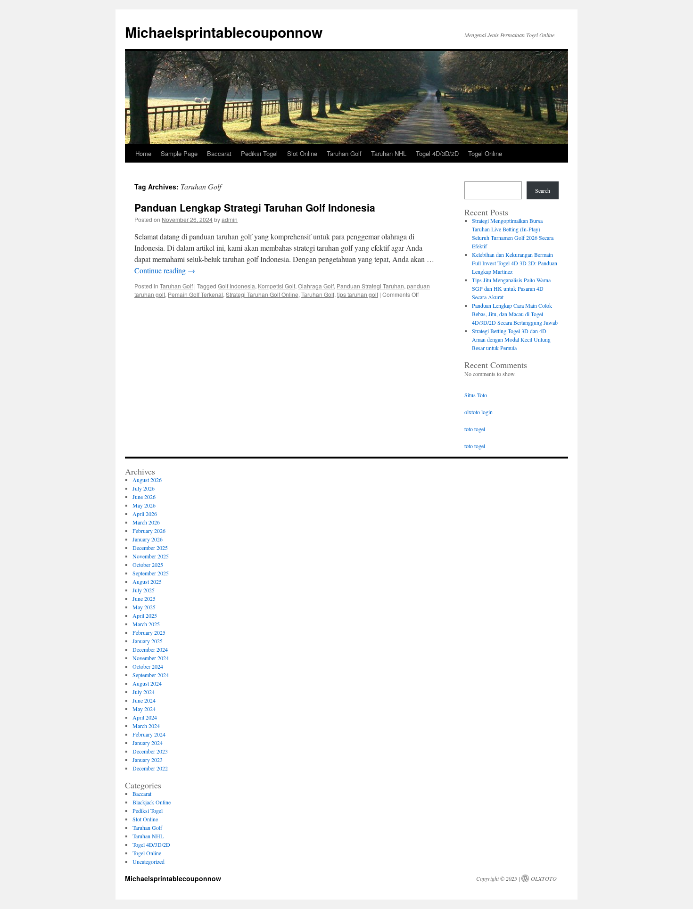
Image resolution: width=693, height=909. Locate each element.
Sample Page (179, 153)
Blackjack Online (151, 802)
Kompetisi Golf (276, 286)
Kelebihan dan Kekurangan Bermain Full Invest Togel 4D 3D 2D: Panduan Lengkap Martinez (514, 263)
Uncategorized (148, 861)
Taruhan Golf (344, 153)
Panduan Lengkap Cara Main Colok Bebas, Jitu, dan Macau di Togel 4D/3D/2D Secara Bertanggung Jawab (515, 314)
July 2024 (143, 692)
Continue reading (164, 270)
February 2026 (148, 530)
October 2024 (147, 666)
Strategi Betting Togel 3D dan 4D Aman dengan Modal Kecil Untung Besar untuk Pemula (511, 339)
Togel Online (485, 153)
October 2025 (147, 564)
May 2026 (144, 505)
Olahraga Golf (316, 286)
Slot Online (302, 153)
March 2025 (146, 624)
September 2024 (150, 675)
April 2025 (144, 615)
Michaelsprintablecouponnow (223, 32)
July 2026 (143, 488)
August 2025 (147, 581)
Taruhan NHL (388, 153)
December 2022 (150, 768)
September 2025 (150, 573)
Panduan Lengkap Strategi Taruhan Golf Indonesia (254, 207)
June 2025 (144, 598)
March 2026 (146, 522)
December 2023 (150, 751)
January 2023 (147, 759)
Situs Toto (475, 395)
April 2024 (144, 717)
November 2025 (150, 556)
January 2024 (147, 742)
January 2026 (147, 539)
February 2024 (148, 734)
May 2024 (144, 708)
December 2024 (150, 649)
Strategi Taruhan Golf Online (262, 294)
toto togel (474, 429)
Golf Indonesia (236, 286)
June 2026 (144, 496)
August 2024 (147, 683)
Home (143, 153)
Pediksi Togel (259, 153)
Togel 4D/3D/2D (437, 153)
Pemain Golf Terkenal (195, 294)
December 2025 (150, 547)
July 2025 (143, 590)
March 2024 (146, 725)
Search (542, 190)
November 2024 (150, 658)
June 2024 (144, 700)
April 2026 (144, 513)
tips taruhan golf (357, 294)
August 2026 (147, 479)
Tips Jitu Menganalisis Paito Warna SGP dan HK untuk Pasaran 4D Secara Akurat (511, 288)
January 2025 (147, 641)
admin (230, 219)
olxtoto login (478, 412)
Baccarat (219, 153)
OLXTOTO (544, 878)
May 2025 (144, 607)
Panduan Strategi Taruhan (370, 286)
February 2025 (148, 632)
